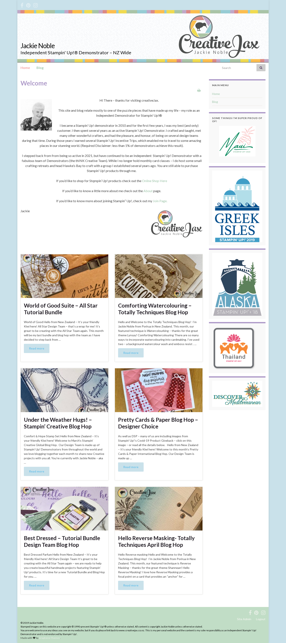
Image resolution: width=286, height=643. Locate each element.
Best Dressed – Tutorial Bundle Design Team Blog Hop (62, 541)
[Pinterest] (28, 4)
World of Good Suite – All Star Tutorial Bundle (61, 309)
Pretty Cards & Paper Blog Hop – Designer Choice (158, 423)
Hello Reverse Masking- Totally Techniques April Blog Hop (156, 541)
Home (25, 68)
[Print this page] (199, 90)
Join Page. (160, 201)
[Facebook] (22, 4)
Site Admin (244, 619)
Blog (40, 68)
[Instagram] (35, 4)
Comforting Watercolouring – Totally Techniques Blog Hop (155, 309)
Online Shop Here (154, 181)
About (148, 191)
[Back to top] (276, 633)
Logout (260, 619)
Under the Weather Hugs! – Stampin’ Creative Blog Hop (58, 423)
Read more (36, 348)
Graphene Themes (49, 637)
